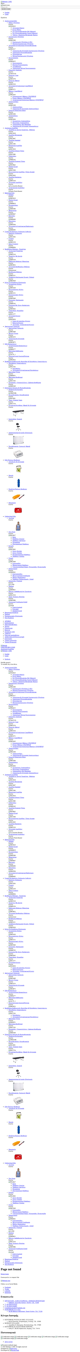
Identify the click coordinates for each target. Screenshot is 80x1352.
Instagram (8, 1292)
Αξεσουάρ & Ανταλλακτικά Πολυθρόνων (25, 370)
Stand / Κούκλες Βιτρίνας (16, 597)
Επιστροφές (8, 639)
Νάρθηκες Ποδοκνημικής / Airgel (22, 579)
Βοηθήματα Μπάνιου (15, 272)
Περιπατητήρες (13, 205)
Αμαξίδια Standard (14, 140)
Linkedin (7, 1291)
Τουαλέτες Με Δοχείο (15, 256)
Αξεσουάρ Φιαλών (18, 28)
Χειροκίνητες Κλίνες (15, 284)
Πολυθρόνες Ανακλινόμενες (17, 363)
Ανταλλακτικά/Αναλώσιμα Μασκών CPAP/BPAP (28, 100)
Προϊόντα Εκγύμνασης (16, 389)
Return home (5, 1274)
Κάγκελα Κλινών (17, 323)
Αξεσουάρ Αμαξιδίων (15, 182)
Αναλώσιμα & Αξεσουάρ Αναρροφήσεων (25, 126)
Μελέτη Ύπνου (13, 333)
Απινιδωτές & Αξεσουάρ (16, 462)
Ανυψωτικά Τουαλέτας (16, 251)
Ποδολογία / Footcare (15, 581)
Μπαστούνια (12, 210)
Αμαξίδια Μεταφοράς (15, 135)
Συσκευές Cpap (13, 75)
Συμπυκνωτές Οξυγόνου (16, 37)
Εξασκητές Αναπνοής (15, 70)
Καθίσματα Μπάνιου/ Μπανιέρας (19, 261)
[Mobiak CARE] (6, 1)
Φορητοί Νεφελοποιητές (20, 65)
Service (7, 626)
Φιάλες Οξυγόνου (14, 23)
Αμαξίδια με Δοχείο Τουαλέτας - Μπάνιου (22, 130)
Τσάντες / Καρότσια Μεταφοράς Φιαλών (25, 35)
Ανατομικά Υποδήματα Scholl (18, 602)
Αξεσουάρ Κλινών (14, 316)
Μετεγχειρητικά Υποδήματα (21, 576)
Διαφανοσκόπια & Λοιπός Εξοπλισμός (20, 433)
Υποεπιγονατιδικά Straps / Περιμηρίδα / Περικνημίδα (29, 567)
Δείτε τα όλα (8, 1342)
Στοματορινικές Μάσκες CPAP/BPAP (24, 96)
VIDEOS (8, 633)
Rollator (11, 195)
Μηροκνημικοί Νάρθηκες (20, 565)
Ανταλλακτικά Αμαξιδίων (16, 188)
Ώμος (14, 537)
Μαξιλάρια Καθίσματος (16, 351)
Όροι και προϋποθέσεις (12, 635)
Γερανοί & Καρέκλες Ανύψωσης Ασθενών (18, 231)
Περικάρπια (16, 542)
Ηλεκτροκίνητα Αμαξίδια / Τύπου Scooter (22, 172)
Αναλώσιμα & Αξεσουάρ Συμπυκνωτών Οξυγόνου (28, 51)
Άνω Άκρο (12, 532)
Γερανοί (11, 238)
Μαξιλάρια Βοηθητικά (15, 377)
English (7, 12)
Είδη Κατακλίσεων (10, 344)
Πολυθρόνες (16, 368)
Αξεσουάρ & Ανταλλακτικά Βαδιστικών (21, 226)
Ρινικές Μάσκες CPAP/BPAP (21, 98)
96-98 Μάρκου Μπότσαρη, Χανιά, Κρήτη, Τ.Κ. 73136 (25, 1311)
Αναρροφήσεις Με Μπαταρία (21, 124)
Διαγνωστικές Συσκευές (12, 326)
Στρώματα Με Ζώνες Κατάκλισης (19, 305)
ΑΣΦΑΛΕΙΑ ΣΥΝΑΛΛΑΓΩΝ (14, 637)
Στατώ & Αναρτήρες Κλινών (21, 321)
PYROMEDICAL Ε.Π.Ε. (13, 1309)
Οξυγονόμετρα (17, 54)
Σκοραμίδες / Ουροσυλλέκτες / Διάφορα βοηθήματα (25, 382)
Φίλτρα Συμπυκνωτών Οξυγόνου (22, 56)
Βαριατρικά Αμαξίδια (15, 145)
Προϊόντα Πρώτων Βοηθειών (18, 489)
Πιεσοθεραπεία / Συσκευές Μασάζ (19, 446)
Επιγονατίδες (16, 563)
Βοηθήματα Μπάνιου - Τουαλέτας (15, 249)
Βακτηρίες (12, 216)
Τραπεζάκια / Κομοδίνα (16, 310)
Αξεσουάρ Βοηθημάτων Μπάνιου (19, 267)
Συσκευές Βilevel (14, 80)
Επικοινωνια (8, 628)
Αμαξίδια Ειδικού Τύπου (16, 151)
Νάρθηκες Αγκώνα (18, 539)
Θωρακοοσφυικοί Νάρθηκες (21, 554)
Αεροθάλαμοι (16, 66)
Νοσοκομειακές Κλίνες (16, 295)
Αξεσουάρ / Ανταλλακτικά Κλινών (23, 324)
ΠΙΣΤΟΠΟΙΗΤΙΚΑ (11, 624)
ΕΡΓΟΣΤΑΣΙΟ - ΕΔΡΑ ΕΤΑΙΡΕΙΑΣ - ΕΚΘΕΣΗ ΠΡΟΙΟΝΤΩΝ (25, 1301)
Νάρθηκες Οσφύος (18, 556)
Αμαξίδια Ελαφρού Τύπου (17, 161)
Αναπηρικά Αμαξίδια (11, 128)
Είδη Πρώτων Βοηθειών (12, 460)
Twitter (7, 1289)
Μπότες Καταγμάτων (19, 577)
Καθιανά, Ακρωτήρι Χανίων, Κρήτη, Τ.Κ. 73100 (24, 1302)
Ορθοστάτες (12, 156)
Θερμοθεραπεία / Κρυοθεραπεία (19, 395)
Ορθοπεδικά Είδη (10, 516)
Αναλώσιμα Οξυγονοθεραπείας (22, 52)
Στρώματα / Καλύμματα (16, 300)
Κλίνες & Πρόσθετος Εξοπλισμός (15, 282)
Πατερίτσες (12, 221)
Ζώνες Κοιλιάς (17, 551)
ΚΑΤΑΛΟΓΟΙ (9, 623)
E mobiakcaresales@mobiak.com (15, 1308)
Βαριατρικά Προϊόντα (11, 612)
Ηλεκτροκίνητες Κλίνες (16, 289)
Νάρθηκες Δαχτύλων (18, 540)
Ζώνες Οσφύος (17, 553)
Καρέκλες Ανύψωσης (15, 233)
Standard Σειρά (17, 611)
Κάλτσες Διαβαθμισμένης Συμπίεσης (20, 591)
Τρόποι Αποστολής (11, 640)
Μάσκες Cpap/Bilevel (15, 91)
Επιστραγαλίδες (17, 574)
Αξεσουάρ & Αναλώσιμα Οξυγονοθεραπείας (22, 45)
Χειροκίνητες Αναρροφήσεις (21, 121)
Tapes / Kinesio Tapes (15, 400)
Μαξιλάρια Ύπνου (14, 372)
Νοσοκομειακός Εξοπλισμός (14, 616)
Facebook (8, 1287)
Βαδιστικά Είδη (9, 193)
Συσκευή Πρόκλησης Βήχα (17, 110)
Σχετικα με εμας (10, 632)
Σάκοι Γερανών (13, 244)
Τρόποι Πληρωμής (10, 642)
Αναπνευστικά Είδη (11, 21)
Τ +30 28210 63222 (11, 1304)
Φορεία (11, 475)
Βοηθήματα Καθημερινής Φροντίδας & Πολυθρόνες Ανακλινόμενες (26, 361)
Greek (6, 14)
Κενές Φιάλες (16, 30)
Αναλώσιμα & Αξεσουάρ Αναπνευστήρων (25, 109)
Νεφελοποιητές (13, 58)
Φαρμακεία (12, 503)
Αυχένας (11, 518)
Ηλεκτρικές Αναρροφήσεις (20, 123)
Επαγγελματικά (17, 607)
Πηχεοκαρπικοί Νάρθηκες (20, 544)
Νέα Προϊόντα (9, 618)
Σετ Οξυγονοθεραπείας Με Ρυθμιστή (24, 31)
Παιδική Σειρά (13, 166)
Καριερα (7, 630)
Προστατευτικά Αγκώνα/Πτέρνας (19, 356)
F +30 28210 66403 (11, 1306)
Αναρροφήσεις (13, 116)
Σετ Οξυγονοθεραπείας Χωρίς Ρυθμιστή (24, 33)
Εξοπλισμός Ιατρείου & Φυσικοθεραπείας (18, 388)
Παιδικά (11, 586)
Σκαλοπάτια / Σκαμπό (15, 419)
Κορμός (11, 546)
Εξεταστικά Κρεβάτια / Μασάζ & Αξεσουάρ (22, 405)
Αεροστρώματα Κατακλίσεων (18, 346)
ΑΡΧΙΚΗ (8, 621)
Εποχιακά (15, 609)
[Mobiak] (5, 1280)
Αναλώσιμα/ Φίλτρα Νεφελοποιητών (24, 68)
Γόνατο (11, 558)
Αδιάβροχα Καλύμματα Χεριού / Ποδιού (21, 277)
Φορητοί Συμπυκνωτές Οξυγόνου (22, 44)
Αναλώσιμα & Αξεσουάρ (16, 339)
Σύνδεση (7, 659)
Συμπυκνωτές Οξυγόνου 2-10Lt (22, 42)
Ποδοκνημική (13, 568)
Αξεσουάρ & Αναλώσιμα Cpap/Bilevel (21, 86)
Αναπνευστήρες (13, 102)
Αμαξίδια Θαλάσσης (15, 177)
